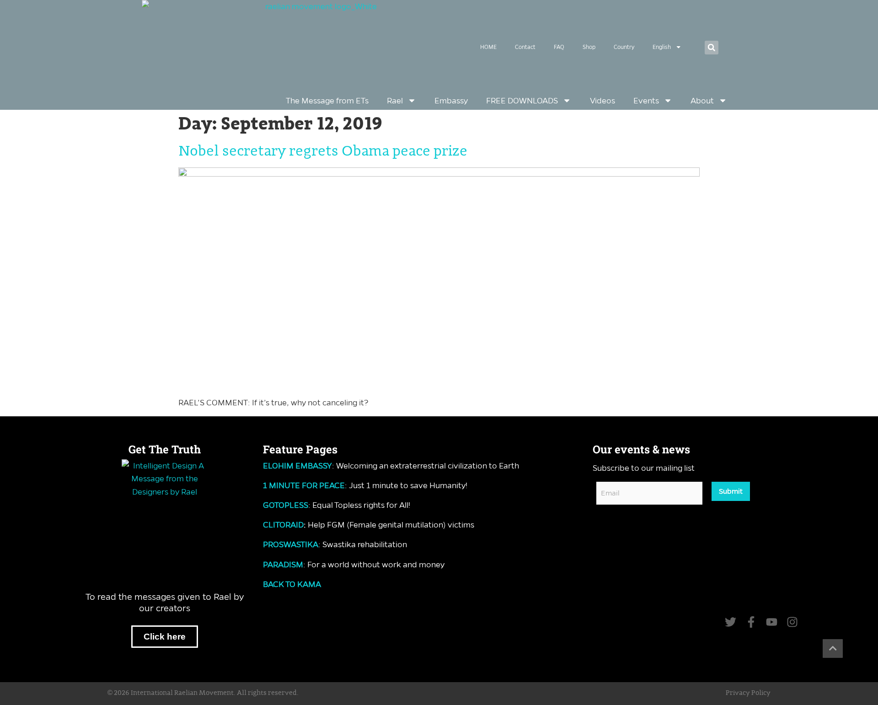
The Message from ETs (327, 101)
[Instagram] (792, 622)
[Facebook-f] (751, 622)
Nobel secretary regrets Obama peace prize (322, 151)
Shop (589, 46)
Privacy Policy (748, 693)
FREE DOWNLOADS (522, 101)
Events (646, 101)
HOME (488, 46)
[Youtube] (771, 622)
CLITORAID (283, 525)
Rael (395, 101)
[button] (711, 47)
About (702, 101)
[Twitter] (730, 622)
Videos (602, 101)
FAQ (559, 46)
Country (624, 46)
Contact (525, 46)
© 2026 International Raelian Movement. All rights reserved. (203, 693)
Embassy (451, 101)
